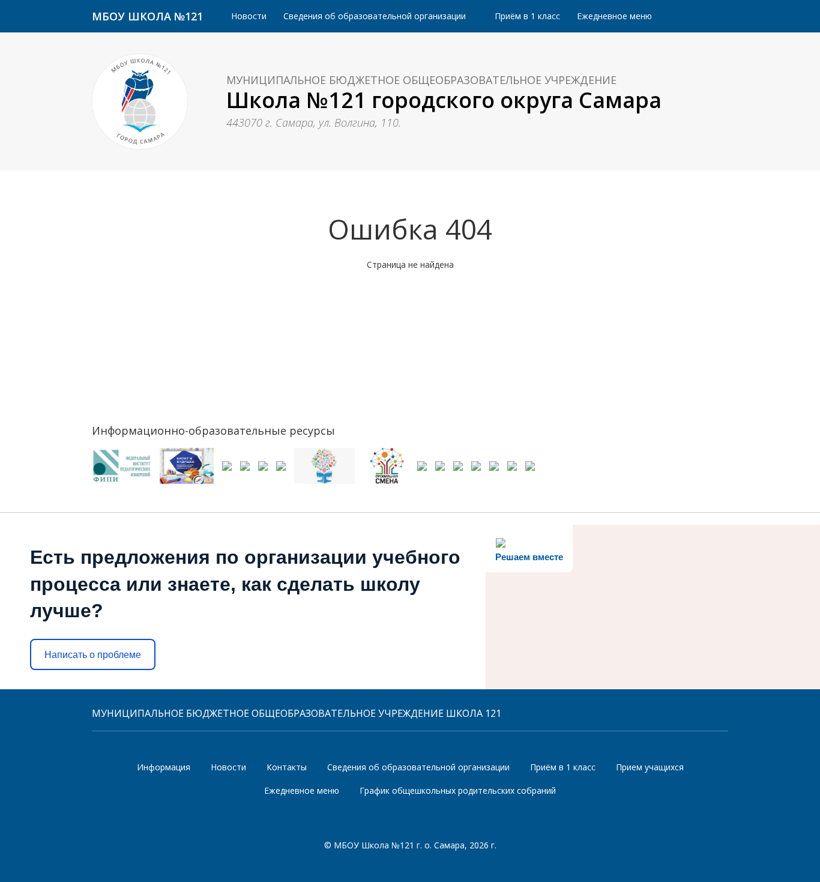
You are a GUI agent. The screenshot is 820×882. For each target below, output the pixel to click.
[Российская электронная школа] (512, 476)
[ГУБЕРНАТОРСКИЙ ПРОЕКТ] (440, 476)
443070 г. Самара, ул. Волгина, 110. (313, 123)
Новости (249, 16)
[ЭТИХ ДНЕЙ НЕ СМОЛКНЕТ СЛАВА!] (227, 476)
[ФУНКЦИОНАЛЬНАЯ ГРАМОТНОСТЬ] (324, 466)
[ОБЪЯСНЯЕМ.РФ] (422, 476)
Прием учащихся (650, 767)
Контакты (287, 767)
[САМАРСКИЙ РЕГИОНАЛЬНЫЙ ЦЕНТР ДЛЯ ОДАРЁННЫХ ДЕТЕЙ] (263, 476)
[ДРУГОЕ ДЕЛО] (458, 476)
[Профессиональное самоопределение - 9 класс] (281, 476)
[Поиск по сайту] (676, 16)
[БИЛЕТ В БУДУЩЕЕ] (187, 466)
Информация (163, 767)
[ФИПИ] (121, 466)
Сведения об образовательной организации (374, 16)
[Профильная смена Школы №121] (386, 466)
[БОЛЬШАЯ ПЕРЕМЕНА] (245, 476)
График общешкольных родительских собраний (458, 790)
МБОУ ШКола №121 (147, 16)
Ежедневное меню (614, 16)
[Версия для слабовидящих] (710, 16)
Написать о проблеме (92, 655)
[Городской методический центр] (476, 476)
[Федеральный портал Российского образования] (530, 476)
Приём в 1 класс (527, 16)
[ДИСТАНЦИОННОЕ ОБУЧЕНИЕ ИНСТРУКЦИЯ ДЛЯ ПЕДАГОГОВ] (494, 476)
